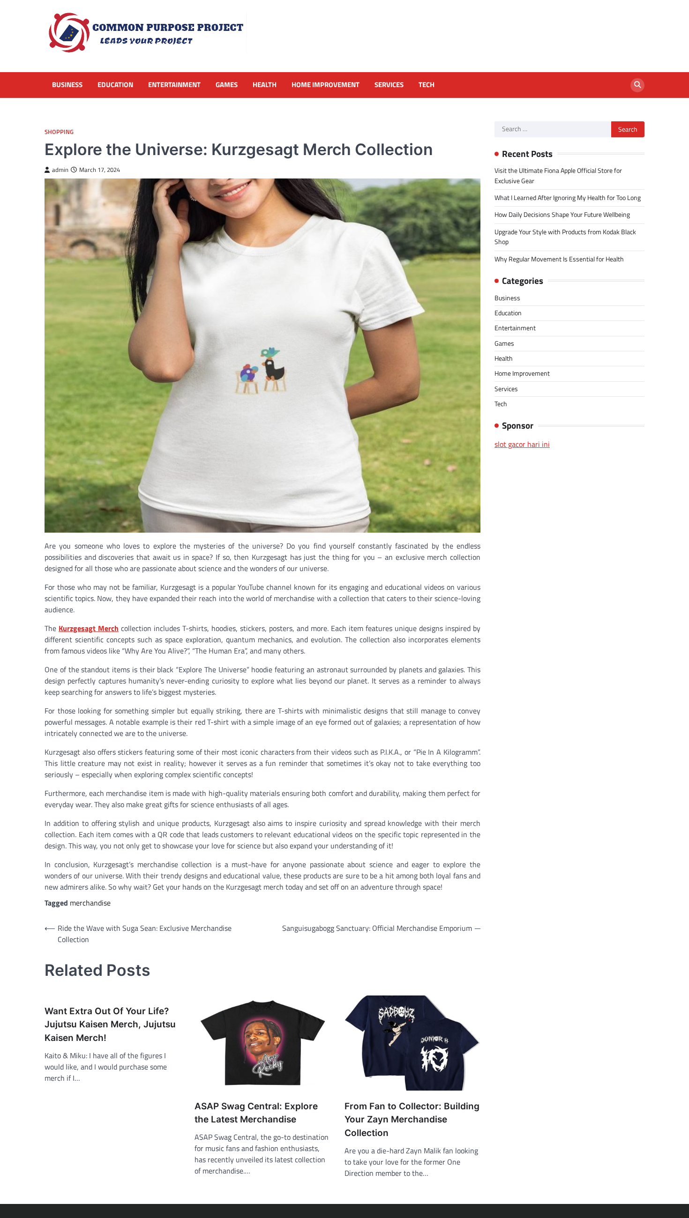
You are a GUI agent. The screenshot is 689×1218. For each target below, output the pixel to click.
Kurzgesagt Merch (89, 628)
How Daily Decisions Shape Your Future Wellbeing (562, 214)
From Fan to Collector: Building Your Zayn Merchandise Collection (411, 1119)
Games (227, 85)
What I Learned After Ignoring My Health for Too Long (567, 198)
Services (389, 85)
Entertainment (174, 85)
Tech (426, 85)
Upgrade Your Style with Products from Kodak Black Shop (565, 237)
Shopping (59, 131)
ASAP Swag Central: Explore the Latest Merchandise (256, 1113)
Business (67, 85)
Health (265, 85)
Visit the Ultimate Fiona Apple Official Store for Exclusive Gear (558, 175)
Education (115, 85)
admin (60, 169)
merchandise (90, 902)
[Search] (637, 85)
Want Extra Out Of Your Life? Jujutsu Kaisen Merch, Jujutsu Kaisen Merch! (110, 1024)
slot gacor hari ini (522, 444)
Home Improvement (325, 85)
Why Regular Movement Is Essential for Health (559, 259)
